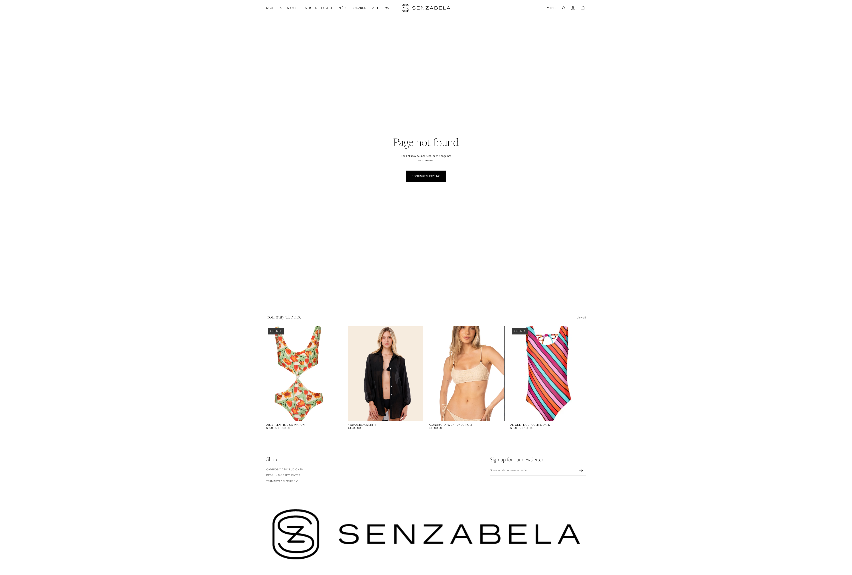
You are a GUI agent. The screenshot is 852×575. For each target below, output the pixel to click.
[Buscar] (563, 8)
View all (581, 317)
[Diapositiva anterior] (435, 373)
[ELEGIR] (416, 414)
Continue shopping (426, 176)
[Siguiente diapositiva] (498, 373)
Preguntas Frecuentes (283, 475)
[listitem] (387, 8)
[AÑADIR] (335, 414)
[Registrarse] (581, 470)
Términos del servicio (282, 481)
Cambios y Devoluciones (284, 469)
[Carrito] (583, 8)
